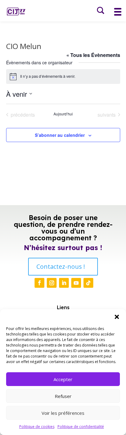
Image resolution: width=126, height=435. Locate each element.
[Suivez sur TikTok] (88, 283)
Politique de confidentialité (80, 426)
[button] (117, 317)
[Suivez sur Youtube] (76, 283)
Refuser (63, 396)
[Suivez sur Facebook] (39, 283)
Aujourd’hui (63, 113)
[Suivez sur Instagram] (52, 283)
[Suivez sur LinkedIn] (64, 283)
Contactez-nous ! (60, 266)
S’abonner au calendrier (60, 135)
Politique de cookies (36, 426)
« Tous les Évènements (93, 54)
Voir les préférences (63, 413)
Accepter (63, 379)
